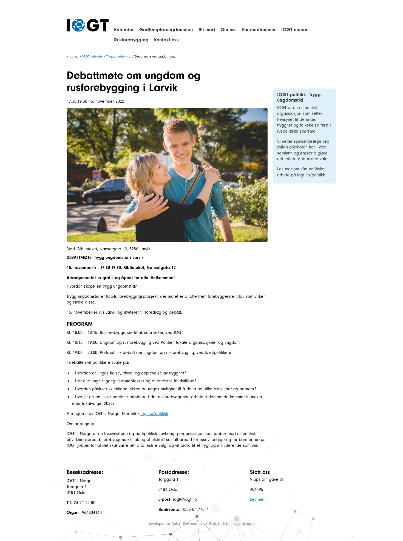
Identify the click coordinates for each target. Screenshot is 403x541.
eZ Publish (211, 523)
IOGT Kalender (92, 56)
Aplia (176, 523)
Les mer (257, 499)
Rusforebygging (131, 40)
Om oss (228, 30)
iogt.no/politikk (154, 413)
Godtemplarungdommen (166, 30)
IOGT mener (294, 30)
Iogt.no (74, 56)
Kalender (124, 30)
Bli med (206, 30)
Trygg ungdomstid (118, 56)
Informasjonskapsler (239, 523)
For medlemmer (259, 30)
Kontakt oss (166, 40)
